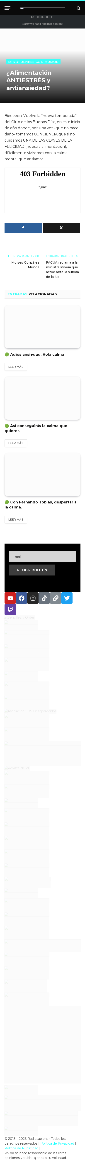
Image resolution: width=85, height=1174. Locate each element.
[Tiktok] (44, 598)
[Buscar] (78, 8)
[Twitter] (67, 598)
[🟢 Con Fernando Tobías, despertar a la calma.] (42, 474)
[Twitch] (10, 609)
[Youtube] (10, 598)
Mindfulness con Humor (33, 62)
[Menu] (7, 8)
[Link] (55, 598)
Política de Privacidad (57, 1143)
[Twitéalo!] (61, 228)
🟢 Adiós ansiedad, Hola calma (34, 354)
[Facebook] (21, 598)
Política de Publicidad (21, 1148)
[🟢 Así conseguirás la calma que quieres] (42, 398)
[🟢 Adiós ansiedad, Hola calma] (42, 326)
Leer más (15, 366)
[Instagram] (33, 598)
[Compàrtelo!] (23, 228)
